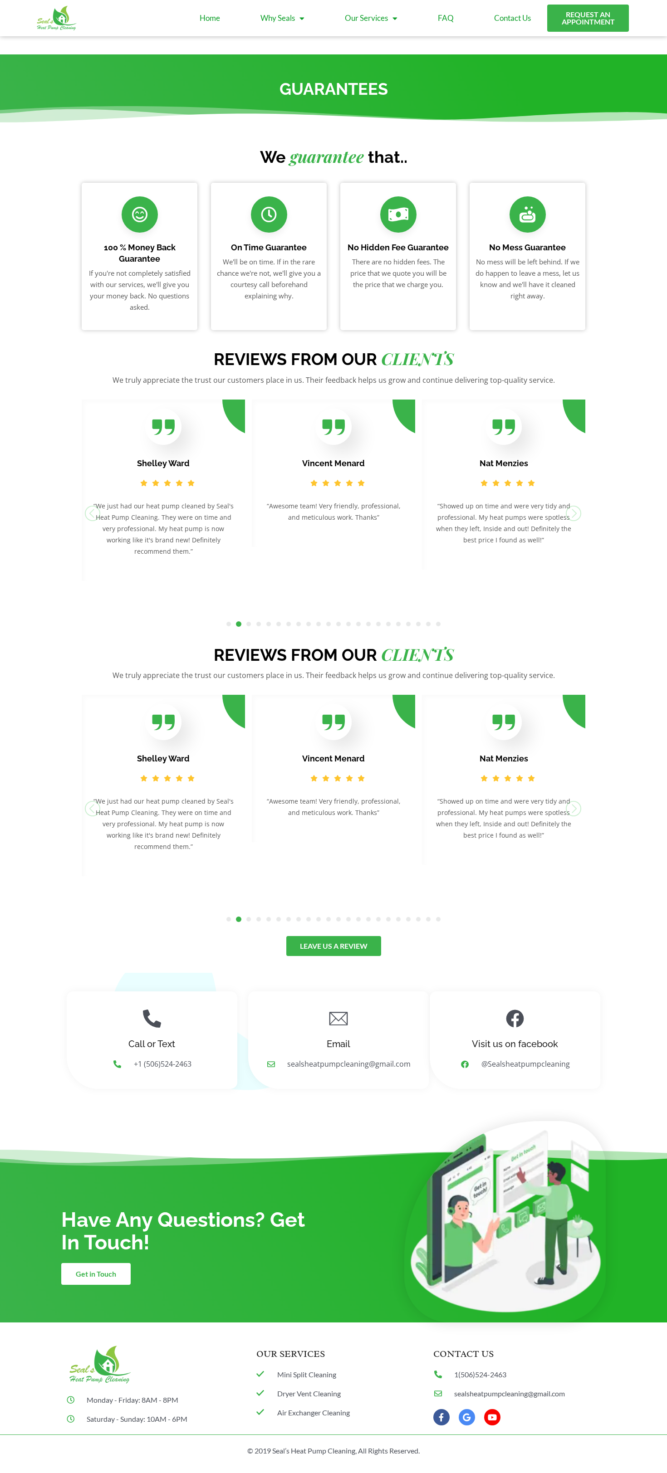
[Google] (467, 1417)
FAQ (446, 18)
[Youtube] (492, 1417)
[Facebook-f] (441, 1417)
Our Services (366, 18)
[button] (228, 624)
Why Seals (277, 18)
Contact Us (512, 18)
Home (210, 18)
